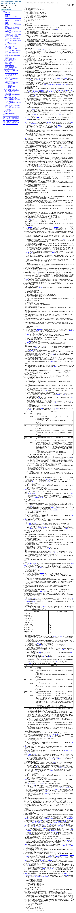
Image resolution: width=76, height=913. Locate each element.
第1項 (26, 279)
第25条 (36, 497)
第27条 (59, 126)
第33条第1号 (57, 822)
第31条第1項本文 (36, 822)
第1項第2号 (33, 123)
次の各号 (39, 29)
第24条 (29, 493)
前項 (26, 122)
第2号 (27, 751)
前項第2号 (60, 114)
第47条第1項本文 (38, 826)
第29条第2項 (49, 856)
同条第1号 (47, 790)
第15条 (69, 817)
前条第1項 (56, 227)
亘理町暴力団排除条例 (56, 84)
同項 (30, 833)
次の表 (41, 408)
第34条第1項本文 (51, 824)
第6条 (68, 840)
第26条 (34, 493)
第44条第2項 (57, 856)
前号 (28, 334)
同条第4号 (67, 528)
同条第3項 (68, 844)
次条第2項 (39, 329)
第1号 (41, 645)
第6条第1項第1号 (68, 750)
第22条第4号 (30, 830)
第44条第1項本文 (62, 825)
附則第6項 (27, 864)
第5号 (42, 825)
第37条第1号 (43, 591)
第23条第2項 (49, 844)
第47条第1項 (70, 845)
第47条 (32, 844)
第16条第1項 (30, 350)
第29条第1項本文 (62, 821)
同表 (57, 408)
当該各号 (58, 29)
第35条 (42, 849)
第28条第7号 (47, 548)
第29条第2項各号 (64, 855)
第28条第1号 (70, 818)
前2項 (26, 873)
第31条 (26, 844)
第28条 (42, 523)
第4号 (66, 820)
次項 (38, 117)
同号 (71, 397)
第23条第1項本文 (49, 818)
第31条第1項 (62, 845)
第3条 (57, 832)
